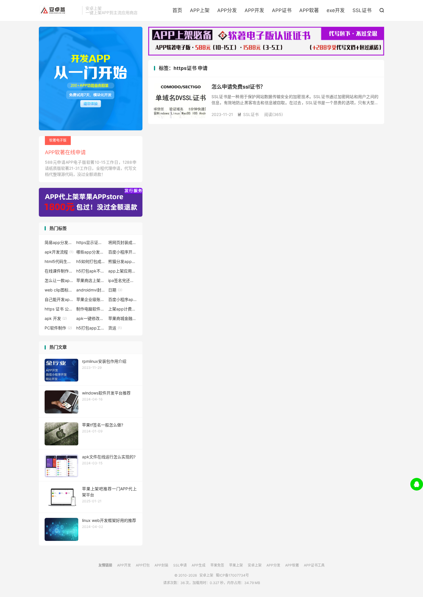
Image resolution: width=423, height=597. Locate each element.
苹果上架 (236, 565)
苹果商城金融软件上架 (122, 318)
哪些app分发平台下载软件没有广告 (90, 251)
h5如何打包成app (90, 261)
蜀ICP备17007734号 (232, 575)
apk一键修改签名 (90, 318)
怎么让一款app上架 (59, 280)
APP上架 (199, 10)
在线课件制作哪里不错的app (59, 270)
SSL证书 (361, 10)
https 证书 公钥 (59, 308)
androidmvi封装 (90, 289)
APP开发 (254, 10)
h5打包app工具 (90, 327)
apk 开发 (56, 318)
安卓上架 (59, 10)
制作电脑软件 (90, 308)
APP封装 (161, 565)
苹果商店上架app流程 (90, 280)
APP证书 (281, 10)
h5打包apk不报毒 (90, 270)
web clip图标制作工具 (59, 289)
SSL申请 (180, 565)
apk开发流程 (59, 251)
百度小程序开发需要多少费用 (122, 251)
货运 (115, 327)
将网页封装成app (122, 242)
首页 (177, 10)
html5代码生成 (59, 261)
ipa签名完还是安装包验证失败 (122, 280)
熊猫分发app (122, 261)
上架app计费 (122, 308)
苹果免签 (217, 565)
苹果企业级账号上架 (90, 299)
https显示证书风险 (90, 242)
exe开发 (336, 10)
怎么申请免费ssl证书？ (238, 87)
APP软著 (309, 10)
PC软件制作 (58, 327)
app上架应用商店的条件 (122, 270)
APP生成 (198, 565)
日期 (115, 289)
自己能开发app (59, 299)
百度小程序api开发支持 (122, 299)
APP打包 (143, 565)
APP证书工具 (314, 565)
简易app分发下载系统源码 (59, 242)
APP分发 (227, 10)
